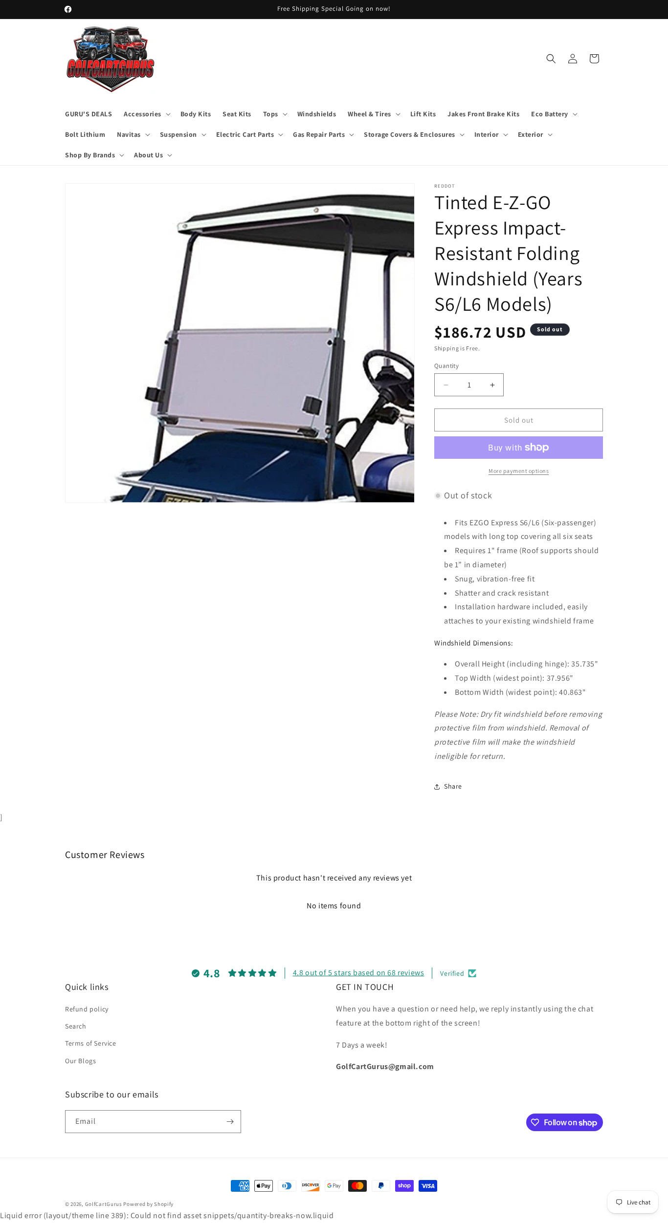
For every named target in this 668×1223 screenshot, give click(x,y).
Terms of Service (90, 1043)
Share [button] (453, 786)
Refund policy (87, 1009)
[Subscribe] (230, 1121)
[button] (146, 114)
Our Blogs (80, 1060)
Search (76, 1026)
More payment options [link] (519, 470)
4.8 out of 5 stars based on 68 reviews (358, 973)
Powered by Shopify (148, 1204)
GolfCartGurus (103, 1204)
